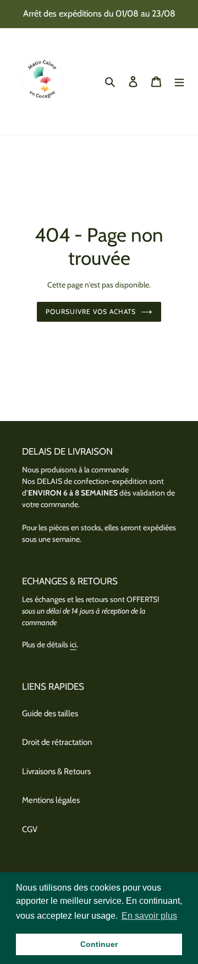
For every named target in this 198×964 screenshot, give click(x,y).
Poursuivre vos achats (90, 311)
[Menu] (179, 81)
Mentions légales (51, 800)
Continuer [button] (99, 944)
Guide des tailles (50, 713)
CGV (29, 829)
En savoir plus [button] (149, 915)
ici (73, 644)
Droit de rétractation (57, 742)
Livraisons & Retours (56, 771)
